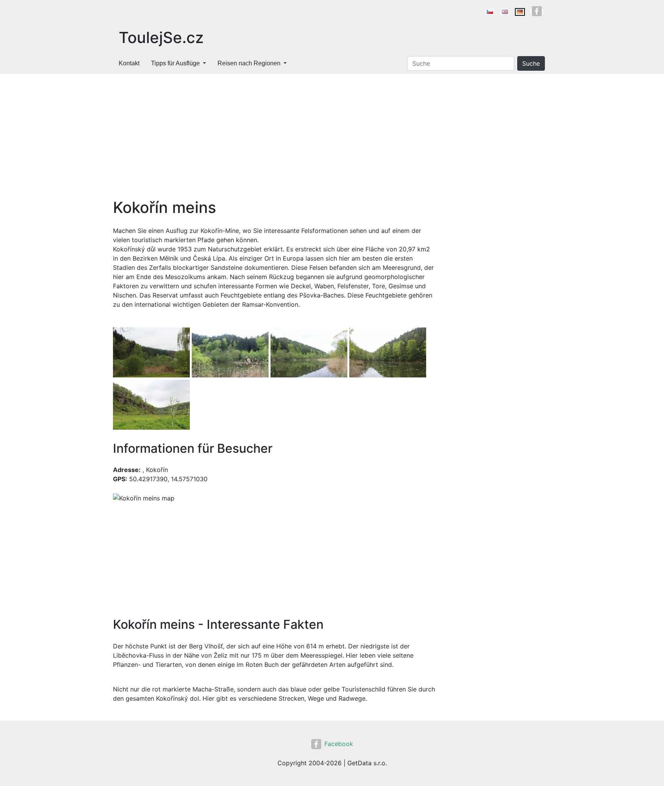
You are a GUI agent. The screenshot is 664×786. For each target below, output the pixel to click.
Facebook (338, 744)
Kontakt (129, 63)
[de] (520, 12)
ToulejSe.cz (161, 37)
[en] (505, 12)
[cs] (490, 12)
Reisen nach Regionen (249, 63)
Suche (531, 63)
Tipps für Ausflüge (175, 63)
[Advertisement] (274, 140)
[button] (152, 353)
